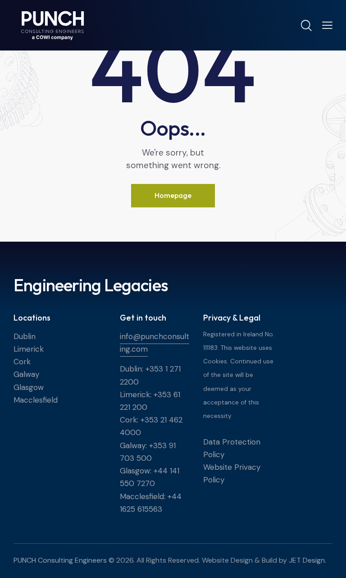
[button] (327, 24)
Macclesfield (36, 400)
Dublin (25, 336)
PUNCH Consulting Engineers (60, 560)
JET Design (307, 560)
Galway (26, 374)
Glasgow (29, 387)
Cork (22, 362)
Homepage (173, 195)
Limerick (29, 349)
